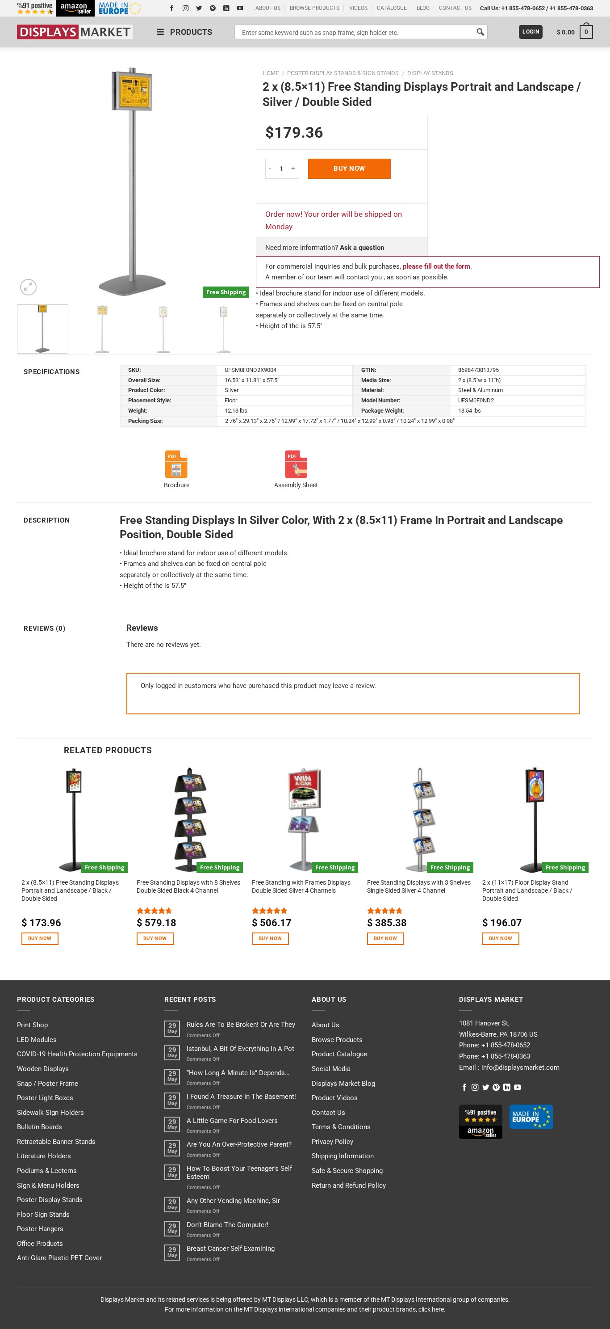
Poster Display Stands (50, 1200)
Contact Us (328, 1113)
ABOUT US (267, 8)
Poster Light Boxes (45, 1098)
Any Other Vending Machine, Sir (233, 1201)
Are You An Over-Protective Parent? (239, 1144)
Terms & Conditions (341, 1127)
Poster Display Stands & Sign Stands (343, 73)
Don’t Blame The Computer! (227, 1225)
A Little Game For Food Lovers (232, 1121)
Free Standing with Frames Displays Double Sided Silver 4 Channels (301, 886)
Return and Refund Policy (349, 1185)
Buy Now (349, 169)
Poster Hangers (40, 1229)
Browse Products (337, 1040)
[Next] (233, 181)
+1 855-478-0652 (523, 8)
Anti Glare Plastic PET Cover (59, 1258)
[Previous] (33, 181)
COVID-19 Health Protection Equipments (77, 1054)
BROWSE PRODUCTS (314, 8)
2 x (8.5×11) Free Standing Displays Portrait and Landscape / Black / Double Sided (70, 890)
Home (271, 73)
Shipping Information (343, 1156)
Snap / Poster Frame (47, 1084)
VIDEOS (358, 8)
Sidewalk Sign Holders (50, 1113)
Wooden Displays (43, 1069)
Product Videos (335, 1098)
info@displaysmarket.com (520, 1067)
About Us (325, 1025)
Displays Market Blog (343, 1084)
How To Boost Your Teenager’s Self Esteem (239, 1172)
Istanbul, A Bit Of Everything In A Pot (240, 1049)
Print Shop (32, 1025)
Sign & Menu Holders (48, 1185)
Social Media (331, 1069)
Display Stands (430, 73)
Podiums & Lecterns (47, 1171)
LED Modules (37, 1040)
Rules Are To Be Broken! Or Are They (241, 1025)
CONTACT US (455, 8)
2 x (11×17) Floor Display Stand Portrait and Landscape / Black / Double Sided (527, 890)
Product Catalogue (339, 1054)
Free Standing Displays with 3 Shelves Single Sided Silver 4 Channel (419, 886)
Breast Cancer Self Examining (231, 1249)
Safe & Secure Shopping (347, 1171)
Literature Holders (44, 1156)
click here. (432, 1309)
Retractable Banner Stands (56, 1142)
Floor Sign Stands (43, 1215)
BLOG (423, 8)
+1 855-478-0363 (571, 8)
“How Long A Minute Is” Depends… (238, 1073)
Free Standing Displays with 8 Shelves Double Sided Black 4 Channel (188, 886)
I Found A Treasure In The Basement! (241, 1097)
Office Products (40, 1244)
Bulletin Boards (39, 1127)
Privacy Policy (332, 1142)
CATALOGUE (392, 8)
